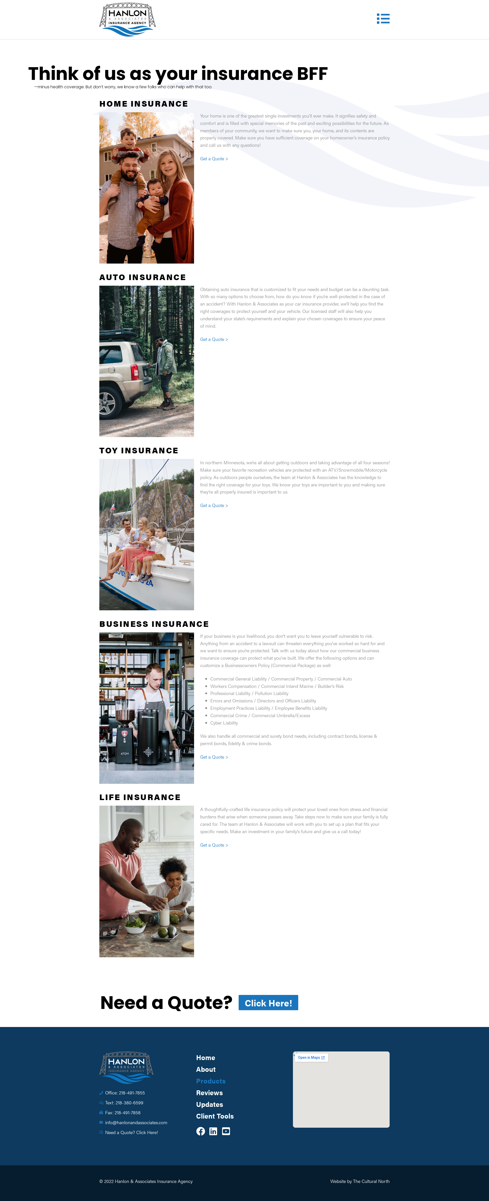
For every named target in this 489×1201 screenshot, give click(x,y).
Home (205, 1057)
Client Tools (215, 1116)
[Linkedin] (213, 1131)
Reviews (209, 1092)
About (206, 1069)
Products (211, 1081)
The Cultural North (371, 1181)
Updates (209, 1104)
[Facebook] (200, 1131)
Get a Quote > (214, 158)
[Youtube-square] (226, 1131)
